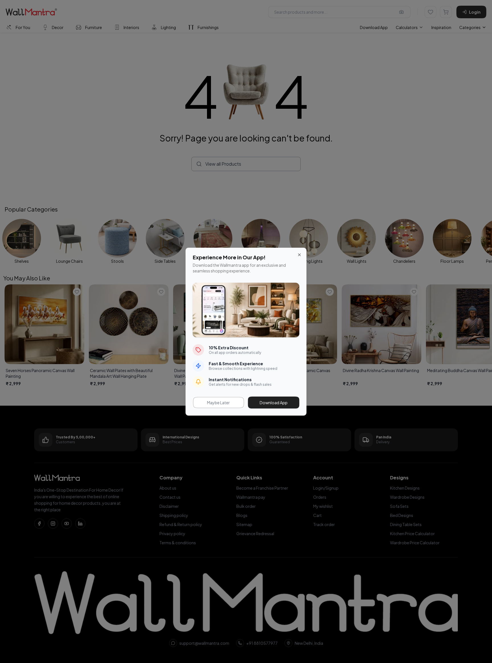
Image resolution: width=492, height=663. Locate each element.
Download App (274, 402)
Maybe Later (218, 402)
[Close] (299, 255)
